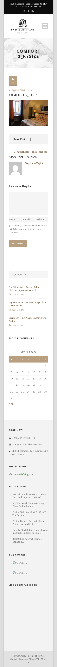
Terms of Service (36, 656)
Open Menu (45, 26)
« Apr (11, 403)
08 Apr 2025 (18, 294)
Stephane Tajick (18, 90)
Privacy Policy (19, 656)
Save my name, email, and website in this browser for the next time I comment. (28, 229)
